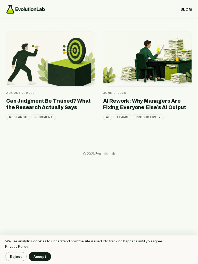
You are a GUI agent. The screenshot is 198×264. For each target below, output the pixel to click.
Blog (186, 9)
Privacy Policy (16, 246)
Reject (16, 256)
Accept (40, 256)
